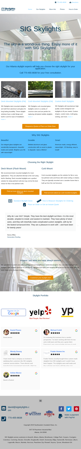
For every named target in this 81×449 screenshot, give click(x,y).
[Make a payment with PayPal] (60, 416)
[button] (3, 225)
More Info (52, 9)
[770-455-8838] (3, 418)
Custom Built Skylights (64, 101)
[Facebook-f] (61, 408)
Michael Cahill (56, 330)
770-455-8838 (15, 417)
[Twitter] (69, 408)
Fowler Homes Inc (58, 351)
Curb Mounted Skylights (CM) (40, 101)
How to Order (73, 9)
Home (30, 9)
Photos (62, 9)
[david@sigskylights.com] (3, 408)
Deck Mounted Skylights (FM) (13, 101)
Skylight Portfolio (40, 295)
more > (3, 119)
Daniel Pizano (15, 330)
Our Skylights (40, 9)
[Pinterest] (76, 408)
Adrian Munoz (15, 373)
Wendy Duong (16, 351)
